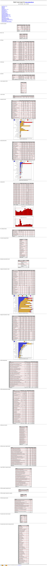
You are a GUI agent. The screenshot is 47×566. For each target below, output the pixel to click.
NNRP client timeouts (4, 20)
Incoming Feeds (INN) (4, 10)
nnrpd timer (3, 8)
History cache (3, 6)
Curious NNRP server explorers (5, 18)
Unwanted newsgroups (4, 13)
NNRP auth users (4, 17)
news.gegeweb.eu (29, 2)
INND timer (3, 7)
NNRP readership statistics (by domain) (6, 16)
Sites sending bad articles (5, 12)
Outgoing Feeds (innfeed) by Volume (6, 15)
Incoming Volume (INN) (4, 11)
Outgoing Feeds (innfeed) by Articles (6, 14)
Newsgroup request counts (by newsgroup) (7, 21)
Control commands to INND (5, 9)
